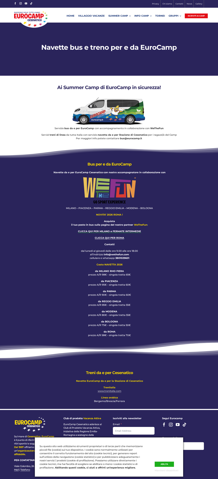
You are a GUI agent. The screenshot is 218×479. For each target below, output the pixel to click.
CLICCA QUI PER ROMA (109, 237)
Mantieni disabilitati (166, 470)
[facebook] (15, 3)
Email (116, 424)
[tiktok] (31, 3)
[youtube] (26, 3)
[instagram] (20, 3)
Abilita (164, 464)
